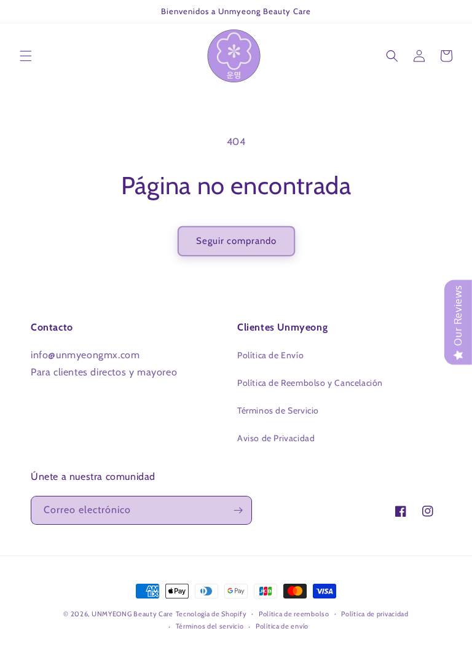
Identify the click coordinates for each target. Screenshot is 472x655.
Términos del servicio (210, 626)
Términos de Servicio (278, 410)
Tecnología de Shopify (211, 614)
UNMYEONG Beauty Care (132, 614)
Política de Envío (270, 355)
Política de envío (282, 626)
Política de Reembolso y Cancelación (310, 382)
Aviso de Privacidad (276, 438)
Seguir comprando (236, 240)
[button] (25, 55)
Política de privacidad (374, 614)
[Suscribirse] (237, 510)
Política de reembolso (294, 614)
